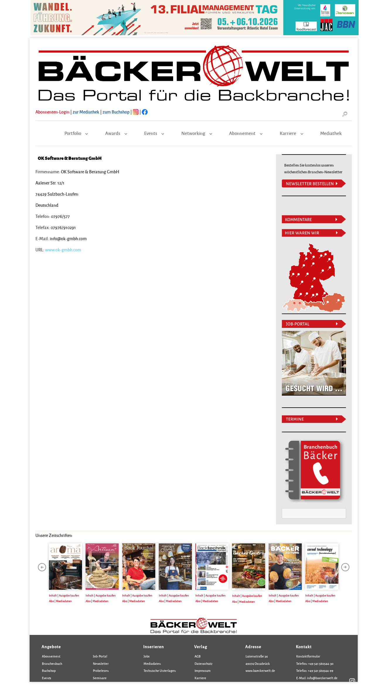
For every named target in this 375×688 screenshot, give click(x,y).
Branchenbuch (52, 663)
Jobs (147, 656)
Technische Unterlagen (160, 670)
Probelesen (101, 670)
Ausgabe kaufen (69, 595)
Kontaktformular (308, 656)
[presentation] (42, 567)
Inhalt (53, 595)
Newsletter (101, 663)
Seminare (100, 678)
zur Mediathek (86, 112)
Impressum (203, 670)
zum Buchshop (116, 112)
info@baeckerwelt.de (322, 678)
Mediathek (331, 133)
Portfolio (72, 133)
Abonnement (242, 133)
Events (150, 133)
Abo (51, 601)
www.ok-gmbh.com (63, 250)
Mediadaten (64, 601)
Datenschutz (203, 663)
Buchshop (49, 670)
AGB (198, 656)
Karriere (288, 133)
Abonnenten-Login (52, 112)
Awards (112, 133)
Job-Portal (100, 656)
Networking (193, 133)
